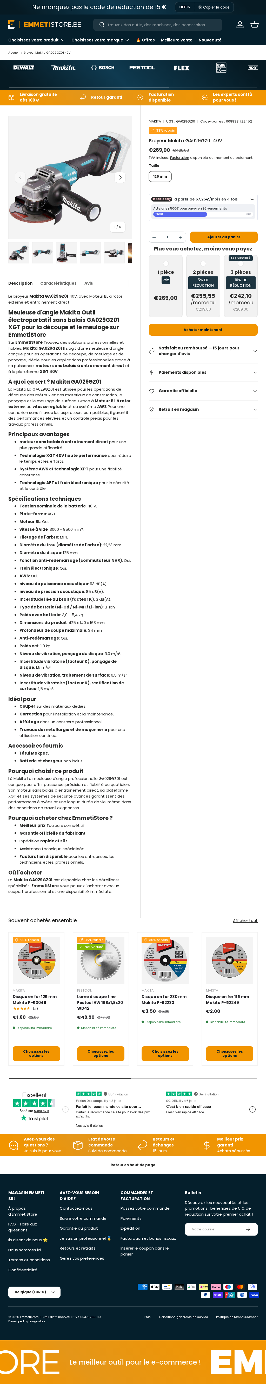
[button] (254, 24)
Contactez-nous (76, 1208)
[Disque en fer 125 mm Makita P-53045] (36, 960)
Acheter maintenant (203, 329)
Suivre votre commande (83, 1218)
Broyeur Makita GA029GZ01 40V (47, 53)
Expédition (130, 1228)
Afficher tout (245, 920)
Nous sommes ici (24, 1250)
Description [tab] (20, 283)
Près (147, 1317)
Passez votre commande (145, 1208)
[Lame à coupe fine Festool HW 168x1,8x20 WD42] (100, 960)
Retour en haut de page (133, 1165)
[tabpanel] (70, 594)
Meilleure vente (176, 40)
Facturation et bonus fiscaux (148, 1238)
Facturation (179, 157)
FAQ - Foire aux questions (22, 1227)
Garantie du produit (79, 1228)
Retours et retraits (78, 1248)
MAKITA (155, 121)
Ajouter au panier (223, 237)
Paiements (131, 1218)
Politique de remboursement (237, 1317)
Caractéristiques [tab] (58, 283)
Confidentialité (22, 1270)
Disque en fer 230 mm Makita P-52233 (164, 999)
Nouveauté (210, 40)
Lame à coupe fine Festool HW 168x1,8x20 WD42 (100, 1002)
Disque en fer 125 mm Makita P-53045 (35, 999)
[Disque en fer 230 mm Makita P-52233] (165, 960)
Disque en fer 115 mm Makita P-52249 (227, 999)
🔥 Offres (145, 40)
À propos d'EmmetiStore (22, 1211)
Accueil (13, 53)
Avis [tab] (88, 283)
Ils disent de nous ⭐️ (28, 1240)
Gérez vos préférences (82, 1258)
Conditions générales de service (183, 1317)
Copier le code (216, 7)
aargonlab (37, 1321)
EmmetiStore (29, 1317)
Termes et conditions (29, 1260)
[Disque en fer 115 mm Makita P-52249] (229, 960)
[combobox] (157, 25)
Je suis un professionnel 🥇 (86, 1238)
